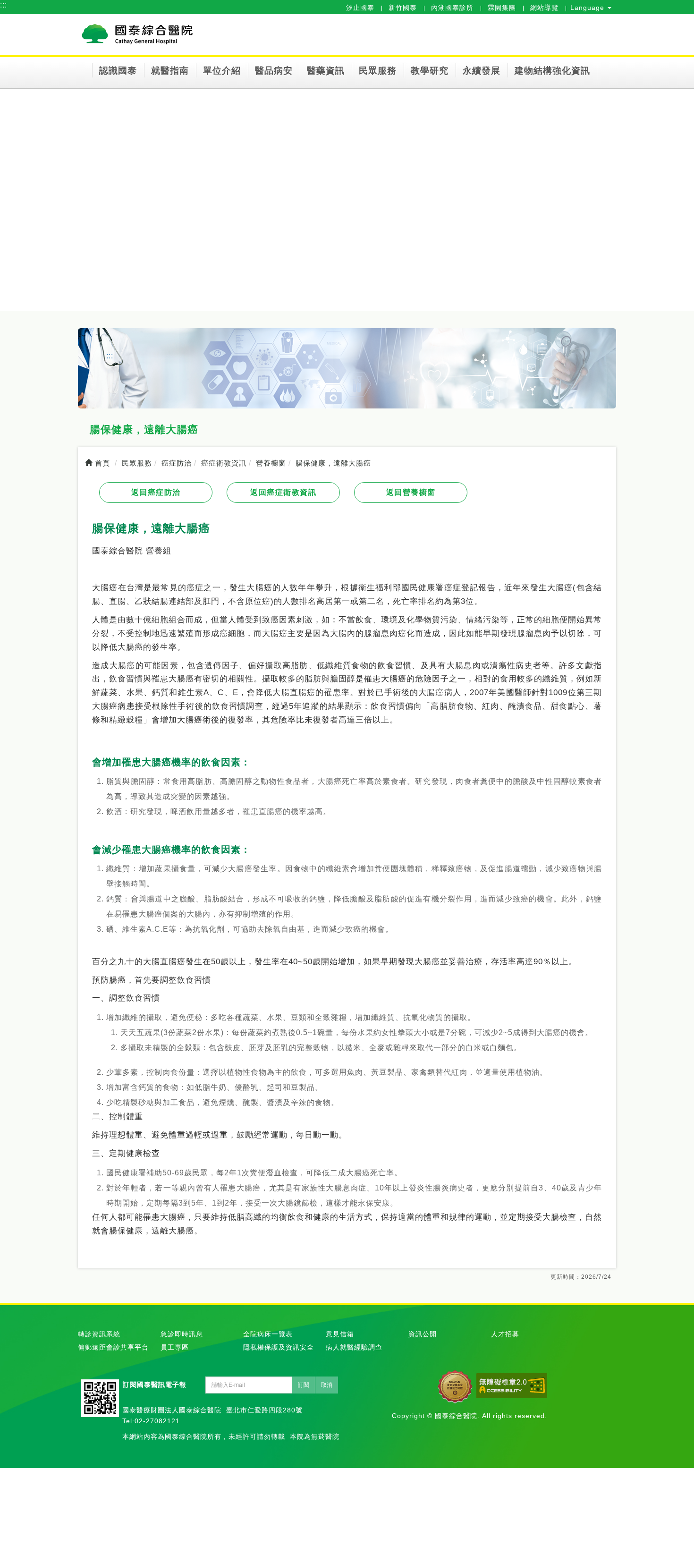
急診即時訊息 (182, 1334)
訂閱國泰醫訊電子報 (154, 1384)
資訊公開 (422, 1334)
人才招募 (505, 1334)
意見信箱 (340, 1334)
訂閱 (303, 1385)
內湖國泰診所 (452, 7)
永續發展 (481, 71)
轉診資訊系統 (99, 1334)
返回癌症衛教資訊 (283, 492)
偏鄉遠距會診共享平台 (113, 1347)
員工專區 (175, 1347)
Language (588, 7)
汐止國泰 (360, 7)
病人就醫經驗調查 (354, 1347)
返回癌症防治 (156, 492)
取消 (326, 1385)
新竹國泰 (403, 7)
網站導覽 (544, 7)
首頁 (101, 463)
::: (3, 5)
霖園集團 (502, 7)
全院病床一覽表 (268, 1334)
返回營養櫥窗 (411, 492)
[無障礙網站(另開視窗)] (511, 1385)
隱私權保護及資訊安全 (278, 1347)
